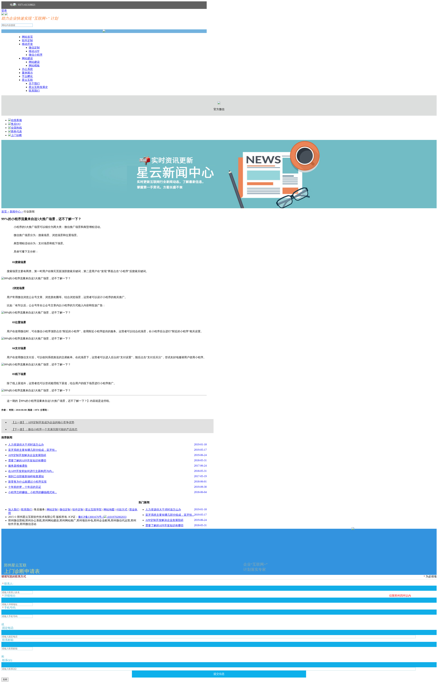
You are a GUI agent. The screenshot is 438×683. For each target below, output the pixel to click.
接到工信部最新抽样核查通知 (26, 476)
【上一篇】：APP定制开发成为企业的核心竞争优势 (43, 422)
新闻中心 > (16, 211)
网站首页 (27, 36)
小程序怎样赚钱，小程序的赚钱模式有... (32, 492)
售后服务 (39, 509)
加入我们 (13, 509)
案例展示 (27, 72)
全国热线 (16, 127)
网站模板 (34, 65)
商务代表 (16, 131)
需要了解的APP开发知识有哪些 (27, 460)
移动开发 (27, 44)
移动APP (34, 51)
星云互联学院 (93, 509)
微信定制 (34, 47)
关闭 (5, 679)
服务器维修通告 (17, 465)
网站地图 (109, 509)
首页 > (5, 211)
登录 (4, 10)
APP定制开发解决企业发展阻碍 (27, 455)
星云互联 (27, 79)
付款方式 (121, 509)
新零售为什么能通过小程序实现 (27, 481)
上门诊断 (16, 135)
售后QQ (16, 123)
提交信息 (219, 673)
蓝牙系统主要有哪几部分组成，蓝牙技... (32, 449)
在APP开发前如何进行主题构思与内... (31, 471)
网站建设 (27, 58)
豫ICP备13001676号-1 (91, 516)
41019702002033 (116, 516)
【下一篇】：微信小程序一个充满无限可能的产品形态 (44, 429)
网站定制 (52, 509)
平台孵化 (27, 76)
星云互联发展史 (38, 87)
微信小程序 (35, 54)
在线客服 (16, 120)
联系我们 (34, 90)
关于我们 (34, 83)
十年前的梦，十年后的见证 (24, 487)
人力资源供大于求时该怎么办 (26, 444)
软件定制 (27, 40)
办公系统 (27, 69)
